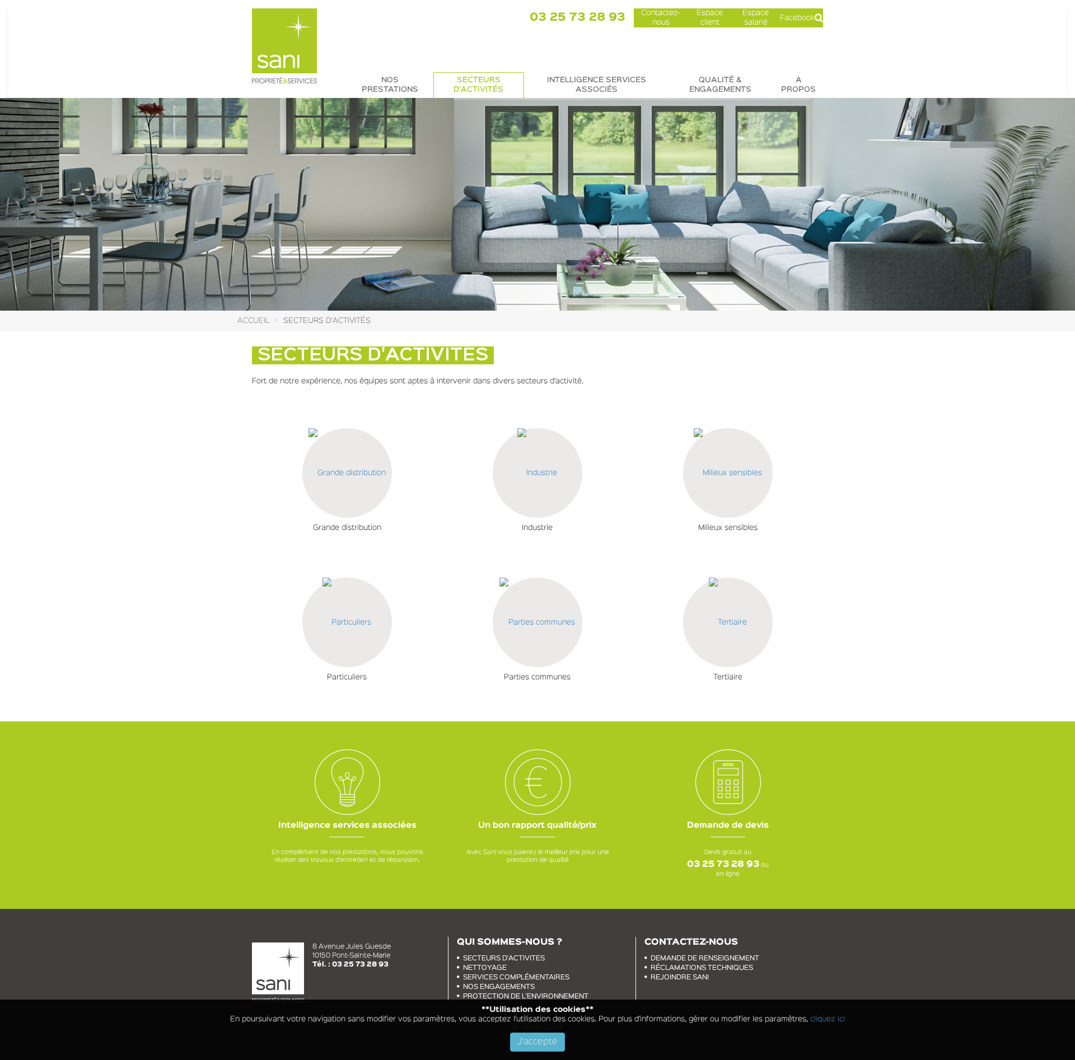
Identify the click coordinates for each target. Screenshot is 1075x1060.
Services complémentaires (516, 977)
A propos (798, 85)
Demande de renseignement (705, 958)
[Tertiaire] (728, 622)
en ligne (728, 874)
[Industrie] (537, 473)
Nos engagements (499, 987)
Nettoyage (485, 968)
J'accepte (537, 1042)
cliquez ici (826, 1019)
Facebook (797, 18)
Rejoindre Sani (680, 977)
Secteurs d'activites (504, 958)
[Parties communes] (537, 622)
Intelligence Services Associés (596, 85)
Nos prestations (390, 85)
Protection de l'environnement (525, 996)
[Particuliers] (346, 622)
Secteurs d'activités (478, 85)
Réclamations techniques (702, 968)
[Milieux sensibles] (728, 473)
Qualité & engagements (720, 85)
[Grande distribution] (347, 473)
